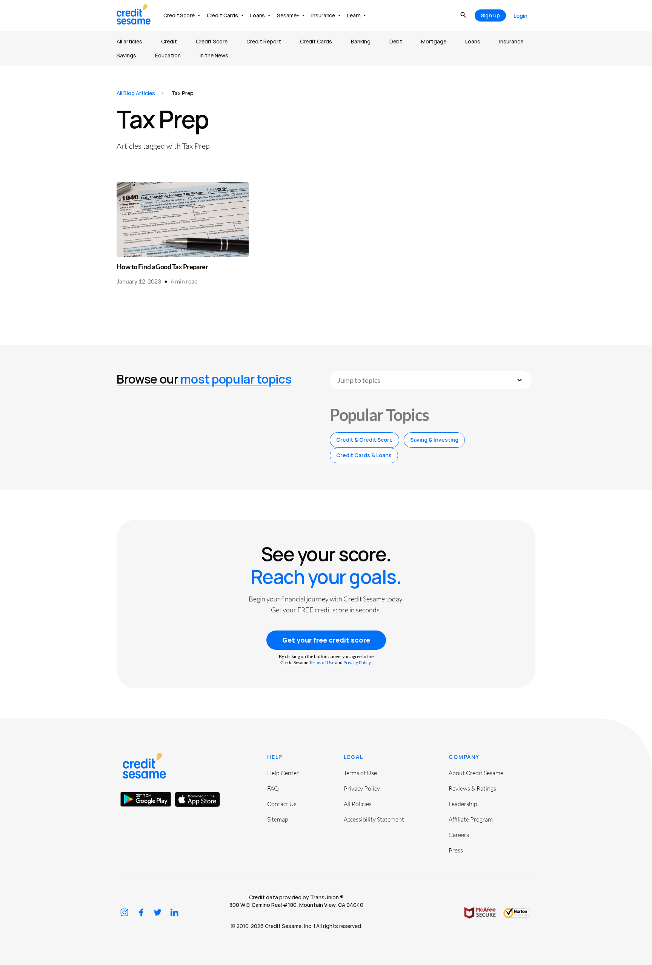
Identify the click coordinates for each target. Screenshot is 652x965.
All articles (129, 41)
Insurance (511, 41)
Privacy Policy (357, 662)
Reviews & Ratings (472, 788)
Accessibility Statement (374, 819)
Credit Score (212, 41)
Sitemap (277, 819)
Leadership (463, 804)
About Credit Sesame (476, 773)
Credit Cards (316, 41)
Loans (472, 41)
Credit (169, 41)
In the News (214, 55)
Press (456, 850)
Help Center (283, 773)
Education (168, 55)
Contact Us (282, 804)
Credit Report (263, 41)
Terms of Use (321, 662)
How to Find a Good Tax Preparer (162, 266)
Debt (395, 41)
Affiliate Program (471, 819)
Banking (361, 41)
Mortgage (433, 41)
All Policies (358, 804)
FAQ (273, 788)
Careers (459, 835)
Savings (126, 55)
